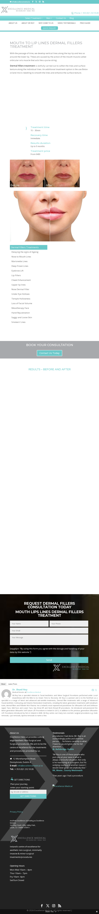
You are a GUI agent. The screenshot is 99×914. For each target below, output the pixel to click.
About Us (13, 23)
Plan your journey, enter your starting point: (22, 786)
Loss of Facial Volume (21, 303)
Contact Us (61, 18)
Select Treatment (33, 18)
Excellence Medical (34, 692)
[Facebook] (92, 690)
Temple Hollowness (20, 298)
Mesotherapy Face (20, 308)
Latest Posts (12, 684)
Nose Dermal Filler (20, 289)
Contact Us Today (49, 353)
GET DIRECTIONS (22, 779)
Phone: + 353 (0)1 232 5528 (86, 13)
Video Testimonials (67, 23)
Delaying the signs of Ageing (24, 252)
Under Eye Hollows (20, 294)
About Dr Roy (28, 23)
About (3, 684)
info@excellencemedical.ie (30, 765)
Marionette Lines (19, 261)
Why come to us (46, 23)
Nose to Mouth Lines (21, 256)
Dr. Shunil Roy (19, 689)
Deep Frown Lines (19, 266)
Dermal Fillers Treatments (25, 247)
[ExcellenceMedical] (77, 8)
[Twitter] (96, 690)
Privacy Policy (16, 811)
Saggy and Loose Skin (21, 317)
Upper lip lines (18, 284)
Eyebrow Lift (17, 270)
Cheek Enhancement (21, 280)
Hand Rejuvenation (20, 312)
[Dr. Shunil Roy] (6, 693)
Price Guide (85, 23)
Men (48, 18)
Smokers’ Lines (18, 322)
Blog (72, 18)
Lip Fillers (16, 275)
